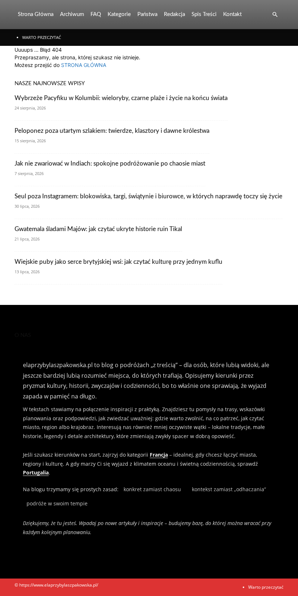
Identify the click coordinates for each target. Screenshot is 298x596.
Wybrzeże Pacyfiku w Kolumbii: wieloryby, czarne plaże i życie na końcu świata (121, 98)
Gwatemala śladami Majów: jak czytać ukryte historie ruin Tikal (98, 229)
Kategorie (119, 14)
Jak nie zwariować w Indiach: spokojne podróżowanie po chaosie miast (110, 163)
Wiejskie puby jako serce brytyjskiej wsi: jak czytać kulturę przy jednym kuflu (118, 262)
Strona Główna (35, 14)
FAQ (95, 14)
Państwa (147, 14)
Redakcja (174, 14)
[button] (274, 14)
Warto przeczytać (41, 37)
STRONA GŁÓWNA (83, 65)
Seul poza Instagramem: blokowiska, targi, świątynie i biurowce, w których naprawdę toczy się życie (148, 196)
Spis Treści (204, 14)
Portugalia (36, 472)
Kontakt (232, 14)
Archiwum (72, 14)
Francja (159, 454)
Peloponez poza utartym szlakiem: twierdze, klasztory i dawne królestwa (112, 131)
